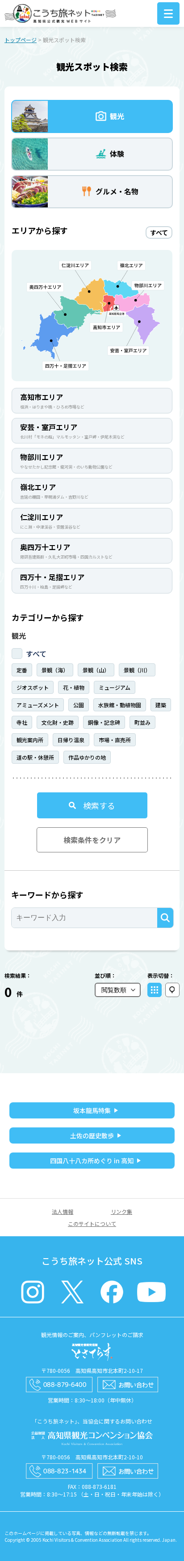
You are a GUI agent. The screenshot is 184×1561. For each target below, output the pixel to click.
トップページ (20, 39)
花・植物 (73, 687)
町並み (142, 722)
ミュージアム (114, 687)
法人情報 (62, 1211)
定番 (22, 670)
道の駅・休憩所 (35, 757)
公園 (78, 705)
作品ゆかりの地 (87, 757)
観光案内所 (30, 740)
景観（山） (96, 670)
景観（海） (55, 670)
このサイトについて (92, 1223)
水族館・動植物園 (119, 705)
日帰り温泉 (71, 740)
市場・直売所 (115, 740)
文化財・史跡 (58, 722)
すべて (36, 653)
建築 (160, 705)
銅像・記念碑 (104, 722)
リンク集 (121, 1211)
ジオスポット (33, 687)
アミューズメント (38, 705)
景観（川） (137, 670)
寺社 (22, 722)
